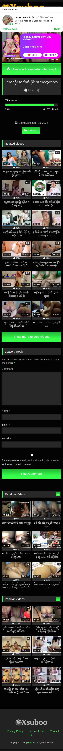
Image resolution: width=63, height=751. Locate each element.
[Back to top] (53, 741)
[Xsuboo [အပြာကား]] (31, 723)
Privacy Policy (15, 731)
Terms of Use (36, 731)
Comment (7, 368)
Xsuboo (31, 742)
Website (6, 438)
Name (6, 411)
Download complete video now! (33, 69)
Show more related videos (31, 336)
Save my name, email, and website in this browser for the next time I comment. (30, 462)
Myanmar (32, 130)
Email (6, 424)
